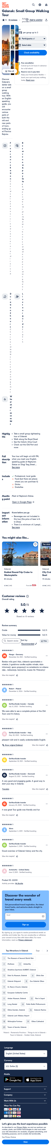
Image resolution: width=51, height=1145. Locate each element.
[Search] (33, 5)
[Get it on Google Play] (13, 1080)
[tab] (17, 950)
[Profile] (46, 5)
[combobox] (29, 644)
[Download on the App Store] (34, 1080)
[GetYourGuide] (5, 4)
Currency (8, 1060)
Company (8, 1095)
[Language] (40, 5)
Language (8, 1048)
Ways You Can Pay (12, 1106)
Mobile (7, 1074)
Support (7, 1089)
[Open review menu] (47, 656)
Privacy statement (25, 940)
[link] (20, 565)
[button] (9, 19)
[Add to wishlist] (35, 544)
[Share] (47, 20)
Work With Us (10, 1101)
